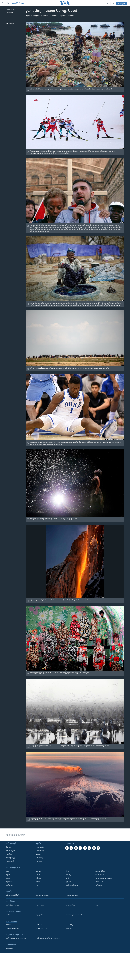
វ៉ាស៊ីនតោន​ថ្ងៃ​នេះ (10, 850)
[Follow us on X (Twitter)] (71, 848)
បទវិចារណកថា (99, 885)
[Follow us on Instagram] (80, 848)
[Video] (113, 3)
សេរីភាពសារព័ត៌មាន (100, 874)
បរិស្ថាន (67, 871)
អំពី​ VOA (8, 915)
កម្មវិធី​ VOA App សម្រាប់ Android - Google (48, 938)
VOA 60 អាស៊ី (10, 861)
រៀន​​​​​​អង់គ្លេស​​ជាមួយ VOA (42, 895)
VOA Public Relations (12, 928)
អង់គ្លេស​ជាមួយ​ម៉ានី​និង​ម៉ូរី (12, 895)
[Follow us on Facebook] (67, 848)
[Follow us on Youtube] (76, 848)
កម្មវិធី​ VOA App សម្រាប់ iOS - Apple (16, 938)
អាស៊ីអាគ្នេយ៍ (9, 885)
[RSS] (89, 848)
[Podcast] (94, 848)
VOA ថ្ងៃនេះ (9, 854)
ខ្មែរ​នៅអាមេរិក (9, 881)
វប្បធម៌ (67, 878)
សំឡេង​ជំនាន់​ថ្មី (39, 857)
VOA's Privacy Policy (42, 928)
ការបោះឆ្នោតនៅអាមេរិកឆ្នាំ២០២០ (103, 878)
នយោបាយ (38, 871)
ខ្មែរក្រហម (68, 881)
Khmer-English (99, 881)
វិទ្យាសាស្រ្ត (68, 874)
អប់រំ (37, 885)
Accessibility (69, 925)
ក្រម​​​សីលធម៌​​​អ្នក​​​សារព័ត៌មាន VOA (74, 915)
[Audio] (107, 3)
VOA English (39, 925)
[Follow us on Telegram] (85, 848)
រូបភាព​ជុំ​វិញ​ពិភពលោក (18, 3)
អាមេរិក (8, 878)
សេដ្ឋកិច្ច (38, 874)
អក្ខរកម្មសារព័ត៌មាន (100, 871)
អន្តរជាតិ (8, 874)
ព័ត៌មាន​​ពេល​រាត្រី (40, 850)
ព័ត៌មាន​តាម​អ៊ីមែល (70, 905)
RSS (96, 905)
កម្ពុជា (7, 871)
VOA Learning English (72, 895)
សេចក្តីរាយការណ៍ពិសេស (72, 885)
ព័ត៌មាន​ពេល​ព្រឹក (40, 847)
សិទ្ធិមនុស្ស (38, 878)
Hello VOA (39, 854)
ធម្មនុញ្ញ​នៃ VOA (40, 915)
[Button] (10, 24)
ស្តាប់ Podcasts (40, 905)
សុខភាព (38, 881)
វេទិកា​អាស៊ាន (39, 861)
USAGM (8, 925)
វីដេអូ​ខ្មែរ (8, 847)
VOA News (9, 12)
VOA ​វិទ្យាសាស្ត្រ (10, 857)
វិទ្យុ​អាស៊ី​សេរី (69, 928)
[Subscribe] (98, 848)
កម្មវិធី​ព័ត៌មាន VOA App (12, 905)
